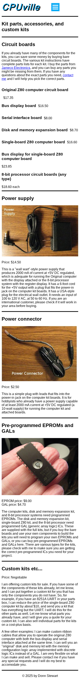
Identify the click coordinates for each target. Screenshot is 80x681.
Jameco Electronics (16, 68)
